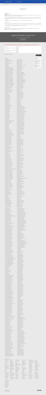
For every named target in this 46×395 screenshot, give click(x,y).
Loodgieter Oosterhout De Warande (8, 230)
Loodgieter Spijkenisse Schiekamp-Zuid (21, 217)
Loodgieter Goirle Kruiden (19, 63)
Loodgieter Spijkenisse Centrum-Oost (8, 332)
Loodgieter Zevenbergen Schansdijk (20, 352)
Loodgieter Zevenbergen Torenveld (20, 353)
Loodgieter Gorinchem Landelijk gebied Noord (21, 79)
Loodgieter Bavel (6, 65)
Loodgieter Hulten (18, 137)
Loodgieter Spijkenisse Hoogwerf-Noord (9, 346)
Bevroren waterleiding (7, 368)
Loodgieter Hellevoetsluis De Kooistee (20, 109)
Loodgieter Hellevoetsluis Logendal (20, 121)
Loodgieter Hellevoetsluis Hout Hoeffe (20, 116)
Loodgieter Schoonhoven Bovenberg (8, 314)
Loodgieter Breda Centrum (7, 114)
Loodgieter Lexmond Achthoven (20, 166)
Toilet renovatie (36, 366)
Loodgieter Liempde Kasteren (19, 172)
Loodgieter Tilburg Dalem (19, 258)
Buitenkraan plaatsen (7, 372)
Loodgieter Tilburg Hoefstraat (20, 274)
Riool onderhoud (30, 367)
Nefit (22, 366)
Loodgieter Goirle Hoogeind (19, 62)
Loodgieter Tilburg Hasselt (19, 269)
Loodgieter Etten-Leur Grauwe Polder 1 (8, 169)
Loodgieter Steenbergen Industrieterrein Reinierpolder (22, 242)
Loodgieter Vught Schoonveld (20, 309)
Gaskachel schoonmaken (12, 374)
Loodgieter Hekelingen (19, 104)
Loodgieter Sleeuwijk (7, 324)
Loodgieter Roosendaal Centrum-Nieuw (8, 279)
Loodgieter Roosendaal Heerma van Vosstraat (9, 284)
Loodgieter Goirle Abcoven (7, 198)
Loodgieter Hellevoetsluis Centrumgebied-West (21, 108)
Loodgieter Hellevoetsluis (19, 105)
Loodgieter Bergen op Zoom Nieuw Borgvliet (9, 80)
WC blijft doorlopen (7, 385)
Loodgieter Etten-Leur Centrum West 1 (8, 164)
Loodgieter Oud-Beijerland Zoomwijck (8, 264)
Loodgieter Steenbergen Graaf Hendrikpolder (21, 240)
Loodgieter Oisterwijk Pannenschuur (8, 218)
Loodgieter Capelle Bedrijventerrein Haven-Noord (9, 120)
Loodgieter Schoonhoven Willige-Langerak (9, 319)
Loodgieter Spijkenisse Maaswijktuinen (21, 208)
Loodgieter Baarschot (7, 64)
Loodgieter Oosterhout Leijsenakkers (8, 236)
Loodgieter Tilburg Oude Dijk (20, 286)
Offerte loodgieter (23, 367)
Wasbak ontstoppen (7, 382)
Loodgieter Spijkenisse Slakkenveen (20, 218)
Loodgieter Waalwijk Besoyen (20, 320)
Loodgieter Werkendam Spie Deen (20, 338)
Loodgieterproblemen (24, 362)
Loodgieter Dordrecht (7, 130)
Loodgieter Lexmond (19, 165)
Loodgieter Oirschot (19, 203)
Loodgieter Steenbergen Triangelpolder (21, 245)
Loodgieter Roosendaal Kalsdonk (8, 287)
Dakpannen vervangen (12, 369)
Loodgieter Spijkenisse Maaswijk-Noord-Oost (9, 353)
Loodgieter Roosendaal (7, 274)
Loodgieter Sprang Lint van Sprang (20, 234)
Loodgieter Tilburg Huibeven (20, 276)
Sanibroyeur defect (31, 375)
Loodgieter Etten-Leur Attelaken (8, 154)
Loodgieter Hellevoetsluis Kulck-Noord (20, 119)
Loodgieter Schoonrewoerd (7, 321)
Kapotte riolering (17, 374)
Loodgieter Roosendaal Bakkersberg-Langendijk (9, 275)
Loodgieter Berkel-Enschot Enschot (8, 91)
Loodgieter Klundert (19, 148)
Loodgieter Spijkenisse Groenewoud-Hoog (9, 342)
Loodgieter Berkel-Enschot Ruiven (8, 92)
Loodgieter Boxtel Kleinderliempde (8, 105)
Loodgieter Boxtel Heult (7, 104)
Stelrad (35, 361)
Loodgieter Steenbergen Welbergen (20, 246)
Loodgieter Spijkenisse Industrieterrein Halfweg (9, 348)
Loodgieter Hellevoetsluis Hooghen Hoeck (21, 115)
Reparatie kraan (23, 378)
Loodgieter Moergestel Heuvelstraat (20, 186)
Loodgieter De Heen (7, 125)
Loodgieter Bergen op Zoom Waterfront (8, 86)
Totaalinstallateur (36, 369)
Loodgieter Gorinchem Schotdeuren (20, 86)
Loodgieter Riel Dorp (7, 270)
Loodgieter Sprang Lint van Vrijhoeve (20, 235)
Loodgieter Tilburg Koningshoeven (20, 279)
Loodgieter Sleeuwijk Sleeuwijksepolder (8, 327)
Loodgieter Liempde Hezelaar (19, 171)
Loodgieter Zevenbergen (19, 348)
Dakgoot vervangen (12, 366)
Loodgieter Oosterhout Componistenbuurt (9, 228)
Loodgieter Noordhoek (19, 198)
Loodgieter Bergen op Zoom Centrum (8, 71)
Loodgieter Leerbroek (19, 153)
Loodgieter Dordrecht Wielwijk (8, 144)
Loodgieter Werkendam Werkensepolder (21, 341)
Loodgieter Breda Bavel (7, 113)
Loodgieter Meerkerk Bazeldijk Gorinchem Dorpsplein (22, 178)
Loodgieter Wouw (19, 346)
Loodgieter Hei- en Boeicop (19, 102)
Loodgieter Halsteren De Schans (20, 92)
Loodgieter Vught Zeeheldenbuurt (20, 314)
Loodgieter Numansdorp (19, 199)
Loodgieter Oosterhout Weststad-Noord (9, 252)
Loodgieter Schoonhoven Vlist (8, 318)
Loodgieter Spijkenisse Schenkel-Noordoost (21, 213)
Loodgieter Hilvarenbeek (19, 136)
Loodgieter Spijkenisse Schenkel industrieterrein (21, 212)
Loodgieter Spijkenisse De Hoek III (8, 337)
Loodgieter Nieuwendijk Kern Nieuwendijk (21, 194)
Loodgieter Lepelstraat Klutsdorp (20, 164)
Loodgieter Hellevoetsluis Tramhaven (20, 130)
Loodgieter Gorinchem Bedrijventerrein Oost (21, 74)
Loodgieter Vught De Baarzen (20, 302)
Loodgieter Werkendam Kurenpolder (20, 335)
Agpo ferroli (6, 362)
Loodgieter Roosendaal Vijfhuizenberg (8, 308)
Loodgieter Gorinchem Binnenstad (20, 75)
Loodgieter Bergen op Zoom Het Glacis (8, 76)
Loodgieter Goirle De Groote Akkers (8, 203)
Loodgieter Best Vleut (7, 99)
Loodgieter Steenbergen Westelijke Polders (21, 247)
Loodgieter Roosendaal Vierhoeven (8, 307)
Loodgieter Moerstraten (19, 188)
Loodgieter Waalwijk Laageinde (20, 324)
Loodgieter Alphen (7, 59)
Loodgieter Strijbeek (19, 248)
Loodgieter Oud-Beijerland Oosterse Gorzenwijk (9, 259)
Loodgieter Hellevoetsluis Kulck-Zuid (20, 120)
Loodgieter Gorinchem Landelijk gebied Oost (21, 80)
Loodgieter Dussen (7, 149)
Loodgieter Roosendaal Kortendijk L (8, 290)
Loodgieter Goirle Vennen (19, 69)
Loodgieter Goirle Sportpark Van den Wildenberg (21, 65)
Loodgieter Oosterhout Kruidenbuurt (8, 234)
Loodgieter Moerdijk (19, 182)
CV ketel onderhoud (7, 375)
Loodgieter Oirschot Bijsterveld (20, 204)
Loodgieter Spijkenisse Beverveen (8, 331)
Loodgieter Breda (8, 1)
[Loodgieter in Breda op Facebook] (37, 390)
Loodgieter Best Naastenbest (7, 97)
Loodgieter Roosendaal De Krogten (8, 281)
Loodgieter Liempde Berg (19, 169)
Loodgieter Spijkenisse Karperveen (8, 349)
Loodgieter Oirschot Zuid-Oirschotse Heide (9, 211)
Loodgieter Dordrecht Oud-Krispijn (8, 136)
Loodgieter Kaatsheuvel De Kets (20, 142)
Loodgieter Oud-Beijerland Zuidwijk (8, 265)
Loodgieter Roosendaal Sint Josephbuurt (9, 302)
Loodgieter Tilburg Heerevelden (20, 270)
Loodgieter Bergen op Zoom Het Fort (8, 75)
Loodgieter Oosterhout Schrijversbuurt (8, 242)
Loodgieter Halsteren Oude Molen (20, 96)
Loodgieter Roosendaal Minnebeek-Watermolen (9, 298)
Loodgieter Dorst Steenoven (7, 148)
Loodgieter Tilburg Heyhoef (19, 273)
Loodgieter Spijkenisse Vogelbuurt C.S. (20, 225)
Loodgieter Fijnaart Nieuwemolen (8, 192)
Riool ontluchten (30, 368)
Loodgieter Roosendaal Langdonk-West (8, 296)
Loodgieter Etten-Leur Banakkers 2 (8, 159)
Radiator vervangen (24, 374)
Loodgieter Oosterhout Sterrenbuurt (8, 247)
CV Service (6, 378)
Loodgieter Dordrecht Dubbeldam (8, 133)
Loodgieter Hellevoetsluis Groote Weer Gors (21, 114)
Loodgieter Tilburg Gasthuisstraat (20, 265)
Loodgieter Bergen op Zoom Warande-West (9, 85)
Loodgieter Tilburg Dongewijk (20, 264)
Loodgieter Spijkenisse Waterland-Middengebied (21, 229)
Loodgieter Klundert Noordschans (20, 149)
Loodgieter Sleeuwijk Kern (7, 326)
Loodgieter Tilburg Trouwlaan (20, 290)
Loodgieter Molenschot (19, 189)
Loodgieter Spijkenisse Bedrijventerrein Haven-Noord (10, 330)
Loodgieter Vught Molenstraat (20, 308)
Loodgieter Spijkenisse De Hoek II (8, 336)
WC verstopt (6, 387)
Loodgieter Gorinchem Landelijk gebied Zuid (21, 82)
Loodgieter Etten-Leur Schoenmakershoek (9, 186)
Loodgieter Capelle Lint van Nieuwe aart (9, 121)
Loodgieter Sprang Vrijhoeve (20, 236)
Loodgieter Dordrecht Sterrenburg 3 (8, 142)
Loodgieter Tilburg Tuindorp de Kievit (20, 291)
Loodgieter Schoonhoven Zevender (8, 320)
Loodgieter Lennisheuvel (19, 161)
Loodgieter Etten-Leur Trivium (8, 187)
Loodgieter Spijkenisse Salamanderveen (21, 211)
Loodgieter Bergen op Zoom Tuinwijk (8, 82)
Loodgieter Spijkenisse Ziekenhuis (20, 230)
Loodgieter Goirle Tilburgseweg (20, 68)
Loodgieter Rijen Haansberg (7, 273)
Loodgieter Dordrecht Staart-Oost (8, 138)
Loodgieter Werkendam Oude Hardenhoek (21, 337)
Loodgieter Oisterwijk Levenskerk (8, 217)
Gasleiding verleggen (12, 375)
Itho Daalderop (17, 372)
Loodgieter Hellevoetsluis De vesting (20, 110)
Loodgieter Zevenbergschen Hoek (20, 355)
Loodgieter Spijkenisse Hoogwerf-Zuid (8, 347)
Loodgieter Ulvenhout (19, 297)
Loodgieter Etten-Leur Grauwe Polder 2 (8, 170)
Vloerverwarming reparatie (7, 380)
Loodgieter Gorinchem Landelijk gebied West (21, 81)
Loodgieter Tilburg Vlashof (19, 292)
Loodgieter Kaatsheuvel (19, 138)
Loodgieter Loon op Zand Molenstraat (20, 176)
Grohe (16, 361)
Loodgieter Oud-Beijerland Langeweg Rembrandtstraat (10, 258)
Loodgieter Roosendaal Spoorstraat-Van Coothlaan (10, 303)
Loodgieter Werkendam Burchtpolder (20, 332)
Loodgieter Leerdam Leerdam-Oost (20, 159)
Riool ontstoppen (30, 369)
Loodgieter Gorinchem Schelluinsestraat (20, 85)
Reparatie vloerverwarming (31, 361)
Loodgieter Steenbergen (19, 239)
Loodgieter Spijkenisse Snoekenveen (20, 219)
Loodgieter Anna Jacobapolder (8, 63)
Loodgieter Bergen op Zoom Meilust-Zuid (9, 79)
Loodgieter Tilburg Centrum (19, 257)
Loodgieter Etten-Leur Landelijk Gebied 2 (9, 176)
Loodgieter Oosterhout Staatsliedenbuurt (9, 245)
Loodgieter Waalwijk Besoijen (20, 319)
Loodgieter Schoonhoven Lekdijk (8, 315)
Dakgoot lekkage (11, 361)
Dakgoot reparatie (11, 363)
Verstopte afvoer (36, 374)
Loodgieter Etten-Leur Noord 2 (8, 181)
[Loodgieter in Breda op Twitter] (39, 390)
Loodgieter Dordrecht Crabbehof (8, 132)
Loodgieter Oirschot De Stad (7, 208)
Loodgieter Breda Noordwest (7, 116)
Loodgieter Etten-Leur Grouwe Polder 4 (8, 172)
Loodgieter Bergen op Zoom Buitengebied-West (9, 70)
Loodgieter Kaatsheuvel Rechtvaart (20, 144)
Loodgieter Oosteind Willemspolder (8, 223)
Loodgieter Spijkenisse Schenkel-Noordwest (21, 214)
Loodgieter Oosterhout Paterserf (8, 240)
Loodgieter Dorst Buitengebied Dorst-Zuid (9, 147)
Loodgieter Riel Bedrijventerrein (8, 269)
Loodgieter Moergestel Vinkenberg (20, 187)
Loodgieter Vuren (19, 315)
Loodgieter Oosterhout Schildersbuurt (8, 241)
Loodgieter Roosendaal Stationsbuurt (8, 304)
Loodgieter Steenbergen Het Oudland (20, 241)
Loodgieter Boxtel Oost (7, 110)
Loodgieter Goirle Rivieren (19, 64)
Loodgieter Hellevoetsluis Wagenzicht (20, 133)
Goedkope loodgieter (12, 378)
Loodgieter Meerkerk (19, 177)
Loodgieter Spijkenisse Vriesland (20, 228)
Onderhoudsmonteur (24, 369)
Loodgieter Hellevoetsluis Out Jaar (20, 127)
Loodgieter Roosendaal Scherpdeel (8, 301)
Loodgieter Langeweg (19, 152)
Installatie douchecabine (18, 368)
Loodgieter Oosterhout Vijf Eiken (8, 248)
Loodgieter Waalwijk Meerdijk (20, 325)
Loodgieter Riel (6, 268)
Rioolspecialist (30, 372)
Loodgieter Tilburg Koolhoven (20, 280)
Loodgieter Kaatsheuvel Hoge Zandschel (20, 143)
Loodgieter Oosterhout (7, 224)
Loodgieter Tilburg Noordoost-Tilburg (20, 285)
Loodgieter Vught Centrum (19, 301)
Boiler (5, 369)
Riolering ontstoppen (31, 362)
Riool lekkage (30, 366)
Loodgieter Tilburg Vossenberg (20, 293)
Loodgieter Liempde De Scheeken (20, 170)
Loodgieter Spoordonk (19, 231)
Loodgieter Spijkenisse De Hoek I (8, 335)
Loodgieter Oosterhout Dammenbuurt (8, 229)
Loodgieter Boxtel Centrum (7, 102)
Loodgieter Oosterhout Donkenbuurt (8, 231)
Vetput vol (36, 378)
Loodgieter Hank (18, 99)
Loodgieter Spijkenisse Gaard (7, 341)
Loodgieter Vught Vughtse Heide (20, 313)
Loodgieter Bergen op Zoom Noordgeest (9, 81)
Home (5, 4)
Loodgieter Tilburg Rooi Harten (20, 287)
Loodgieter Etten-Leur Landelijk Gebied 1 (9, 175)
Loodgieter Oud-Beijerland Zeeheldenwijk (9, 262)
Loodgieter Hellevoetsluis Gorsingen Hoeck (21, 113)
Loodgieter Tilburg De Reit (19, 262)
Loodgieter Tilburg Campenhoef (20, 256)
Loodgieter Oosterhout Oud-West (8, 239)
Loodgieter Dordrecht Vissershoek (8, 143)
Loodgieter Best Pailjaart (7, 98)
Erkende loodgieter (12, 372)
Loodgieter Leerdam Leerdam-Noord (20, 158)
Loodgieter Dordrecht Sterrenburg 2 (8, 141)
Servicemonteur (30, 378)
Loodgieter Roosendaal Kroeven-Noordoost (9, 291)
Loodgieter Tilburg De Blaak (19, 259)
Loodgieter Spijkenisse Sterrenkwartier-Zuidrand (21, 223)
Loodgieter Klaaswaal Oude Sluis (20, 147)
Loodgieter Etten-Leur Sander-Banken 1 (8, 183)
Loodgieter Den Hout (7, 127)
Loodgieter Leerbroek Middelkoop (20, 155)
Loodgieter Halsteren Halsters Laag (20, 93)
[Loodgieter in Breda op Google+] (40, 390)
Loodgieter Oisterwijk (7, 212)
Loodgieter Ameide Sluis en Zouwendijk (8, 62)
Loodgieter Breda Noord (7, 115)
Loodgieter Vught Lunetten (19, 307)
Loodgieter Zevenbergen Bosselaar (20, 349)
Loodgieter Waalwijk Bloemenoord (20, 321)
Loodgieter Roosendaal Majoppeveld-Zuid (9, 297)
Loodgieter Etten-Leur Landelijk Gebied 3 (9, 177)
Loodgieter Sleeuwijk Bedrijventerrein (8, 325)
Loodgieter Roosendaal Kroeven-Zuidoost (9, 293)
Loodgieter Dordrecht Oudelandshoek (8, 137)
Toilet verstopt (36, 368)
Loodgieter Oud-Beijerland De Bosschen (9, 257)
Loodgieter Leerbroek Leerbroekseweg (20, 154)
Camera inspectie (6, 373)
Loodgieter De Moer (7, 126)
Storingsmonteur (36, 363)
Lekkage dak (17, 378)
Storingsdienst (36, 362)
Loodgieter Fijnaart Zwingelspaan (8, 194)
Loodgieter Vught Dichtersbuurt (20, 304)
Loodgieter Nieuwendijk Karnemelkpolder (21, 193)
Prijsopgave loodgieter (24, 372)
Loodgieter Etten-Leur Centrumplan (8, 166)
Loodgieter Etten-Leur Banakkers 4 (8, 161)
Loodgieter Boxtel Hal (7, 103)
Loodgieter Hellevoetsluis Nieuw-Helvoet (20, 124)
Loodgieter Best (6, 93)
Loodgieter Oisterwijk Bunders (8, 213)
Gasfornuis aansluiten (12, 373)
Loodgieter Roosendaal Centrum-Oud (8, 280)
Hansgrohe (17, 363)
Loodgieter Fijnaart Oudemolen (8, 193)
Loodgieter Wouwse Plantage (20, 347)
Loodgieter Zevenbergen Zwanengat (20, 354)
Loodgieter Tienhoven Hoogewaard (20, 251)
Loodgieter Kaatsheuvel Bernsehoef (20, 141)
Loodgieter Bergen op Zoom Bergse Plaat (9, 68)
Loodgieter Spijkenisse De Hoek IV (8, 338)
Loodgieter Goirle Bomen (7, 199)
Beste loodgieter (6, 367)
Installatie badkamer (17, 367)
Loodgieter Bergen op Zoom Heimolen (8, 74)
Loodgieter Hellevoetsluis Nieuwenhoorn (20, 125)
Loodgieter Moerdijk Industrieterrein (20, 183)
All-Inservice (6, 363)
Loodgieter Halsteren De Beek (19, 91)
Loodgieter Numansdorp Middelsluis (20, 200)
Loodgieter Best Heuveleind (7, 96)
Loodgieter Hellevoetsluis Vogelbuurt (20, 132)
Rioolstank (30, 373)
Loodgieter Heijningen (19, 103)
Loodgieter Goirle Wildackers (19, 70)
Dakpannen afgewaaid (12, 368)
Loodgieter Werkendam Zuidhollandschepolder (21, 343)
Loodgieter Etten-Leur (7, 153)
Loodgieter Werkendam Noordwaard (20, 336)
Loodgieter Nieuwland (19, 195)
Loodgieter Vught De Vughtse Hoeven (20, 303)
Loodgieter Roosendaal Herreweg (8, 285)
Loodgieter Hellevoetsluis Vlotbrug (20, 131)
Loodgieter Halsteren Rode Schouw (20, 97)
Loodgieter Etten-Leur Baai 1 (7, 155)
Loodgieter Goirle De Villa (19, 59)
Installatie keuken (17, 369)
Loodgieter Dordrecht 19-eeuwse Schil (8, 131)
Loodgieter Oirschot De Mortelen (20, 206)
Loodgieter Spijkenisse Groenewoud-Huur (9, 343)
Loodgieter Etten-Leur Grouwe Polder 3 (8, 171)
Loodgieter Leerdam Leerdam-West (20, 160)
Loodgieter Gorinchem (19, 71)
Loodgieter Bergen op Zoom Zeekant (8, 87)
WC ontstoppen (6, 386)
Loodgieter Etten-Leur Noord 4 (8, 182)
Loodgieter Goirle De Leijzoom (8, 205)
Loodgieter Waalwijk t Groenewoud (20, 326)
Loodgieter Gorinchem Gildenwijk (20, 76)
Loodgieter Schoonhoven (7, 313)
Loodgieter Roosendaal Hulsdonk (8, 286)
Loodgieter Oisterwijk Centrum (8, 214)
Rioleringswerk (30, 363)
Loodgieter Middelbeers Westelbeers (20, 181)
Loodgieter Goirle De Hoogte (7, 204)
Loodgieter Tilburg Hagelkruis (20, 268)
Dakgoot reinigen (11, 362)
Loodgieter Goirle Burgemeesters (8, 200)
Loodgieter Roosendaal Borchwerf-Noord (9, 276)
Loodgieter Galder (6, 195)
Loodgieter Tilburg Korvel (19, 281)
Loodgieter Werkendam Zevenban (20, 342)
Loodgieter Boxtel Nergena (7, 108)
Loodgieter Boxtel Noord (7, 109)
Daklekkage (11, 367)
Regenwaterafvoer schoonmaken (25, 375)
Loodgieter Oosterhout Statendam (8, 246)
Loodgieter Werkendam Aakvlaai (20, 330)
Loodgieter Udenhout (19, 296)
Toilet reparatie (36, 367)
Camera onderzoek (7, 374)
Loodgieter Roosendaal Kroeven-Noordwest (9, 292)
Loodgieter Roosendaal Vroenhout (8, 309)
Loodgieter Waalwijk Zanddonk (20, 327)
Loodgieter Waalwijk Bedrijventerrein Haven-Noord (22, 318)
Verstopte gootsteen (37, 375)
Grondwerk (17, 362)
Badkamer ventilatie (7, 366)
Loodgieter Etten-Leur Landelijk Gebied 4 (9, 178)
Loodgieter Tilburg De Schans (20, 263)
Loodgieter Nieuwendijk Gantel (20, 192)
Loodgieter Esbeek (7, 152)
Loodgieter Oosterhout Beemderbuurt (8, 225)
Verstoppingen (36, 373)
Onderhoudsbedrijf (24, 368)
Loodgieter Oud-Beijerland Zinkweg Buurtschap (9, 263)
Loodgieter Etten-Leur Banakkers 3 (8, 160)
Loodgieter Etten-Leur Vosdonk (8, 188)
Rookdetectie (30, 374)
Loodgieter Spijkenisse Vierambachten (20, 224)
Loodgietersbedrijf (24, 363)
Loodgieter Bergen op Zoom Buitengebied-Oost (9, 69)
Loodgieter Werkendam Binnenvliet (20, 331)
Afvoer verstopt (6, 361)
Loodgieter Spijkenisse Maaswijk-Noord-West (9, 354)
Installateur (17, 366)
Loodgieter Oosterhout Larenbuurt (8, 235)
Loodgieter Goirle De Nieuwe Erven (8, 206)
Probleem (23, 373)
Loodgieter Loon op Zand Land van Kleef (20, 175)
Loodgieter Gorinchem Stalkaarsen (20, 87)
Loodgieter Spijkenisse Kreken (8, 352)
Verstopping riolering (37, 372)
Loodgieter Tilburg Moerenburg (20, 284)
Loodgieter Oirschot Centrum (19, 205)
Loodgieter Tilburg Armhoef (19, 253)
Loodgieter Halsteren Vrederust (20, 98)
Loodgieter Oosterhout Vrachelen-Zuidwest (9, 251)
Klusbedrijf (17, 375)
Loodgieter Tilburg (19, 252)
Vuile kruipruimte (6, 381)
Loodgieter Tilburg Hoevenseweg (20, 275)
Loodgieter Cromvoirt (7, 124)
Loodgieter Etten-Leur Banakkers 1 (8, 158)
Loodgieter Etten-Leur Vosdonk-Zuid (8, 189)
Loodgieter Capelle (7, 119)
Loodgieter (7, 4)
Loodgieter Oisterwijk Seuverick (8, 219)
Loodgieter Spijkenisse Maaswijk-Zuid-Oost (9, 355)
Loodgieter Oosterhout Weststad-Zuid (8, 253)
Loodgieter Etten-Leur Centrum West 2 (8, 165)
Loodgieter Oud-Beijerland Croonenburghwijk (9, 256)
